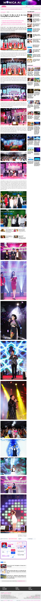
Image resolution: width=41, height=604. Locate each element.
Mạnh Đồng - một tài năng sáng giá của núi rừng (36, 35)
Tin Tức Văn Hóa (6, 592)
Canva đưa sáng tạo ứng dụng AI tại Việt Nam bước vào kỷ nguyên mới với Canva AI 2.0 (33, 30)
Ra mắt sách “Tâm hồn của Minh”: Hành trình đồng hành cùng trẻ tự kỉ (36, 56)
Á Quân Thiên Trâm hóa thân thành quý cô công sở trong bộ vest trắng (13, 20)
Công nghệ (30, 589)
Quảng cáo (5, 593)
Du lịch (30, 588)
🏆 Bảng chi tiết (19, 543)
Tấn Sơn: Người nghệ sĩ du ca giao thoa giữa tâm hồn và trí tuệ (36, 51)
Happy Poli (10, 544)
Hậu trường (4, 588)
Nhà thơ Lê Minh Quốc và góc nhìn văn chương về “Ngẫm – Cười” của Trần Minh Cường (33, 41)
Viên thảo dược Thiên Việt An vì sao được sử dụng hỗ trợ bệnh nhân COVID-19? (13, 24)
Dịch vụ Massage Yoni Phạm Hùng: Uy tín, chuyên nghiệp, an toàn (36, 25)
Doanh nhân (4, 589)
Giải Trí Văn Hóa (22, 600)
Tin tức (3, 587)
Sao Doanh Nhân (28, 600)
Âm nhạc (17, 587)
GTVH (25, 600)
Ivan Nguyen (11, 600)
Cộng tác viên (9, 593)
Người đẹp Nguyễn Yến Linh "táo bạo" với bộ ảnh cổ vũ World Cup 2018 (36, 20)
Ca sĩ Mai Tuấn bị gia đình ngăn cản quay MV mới (36, 60)
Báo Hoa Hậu (39, 600)
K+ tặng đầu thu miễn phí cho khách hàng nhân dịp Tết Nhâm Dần (12, 22)
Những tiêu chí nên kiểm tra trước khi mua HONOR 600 (36, 45)
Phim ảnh (17, 588)
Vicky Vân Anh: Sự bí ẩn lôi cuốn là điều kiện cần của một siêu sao (36, 16)
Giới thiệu (2, 593)
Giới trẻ (30, 587)
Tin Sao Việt (31, 600)
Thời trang (17, 589)
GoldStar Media (5, 600)
